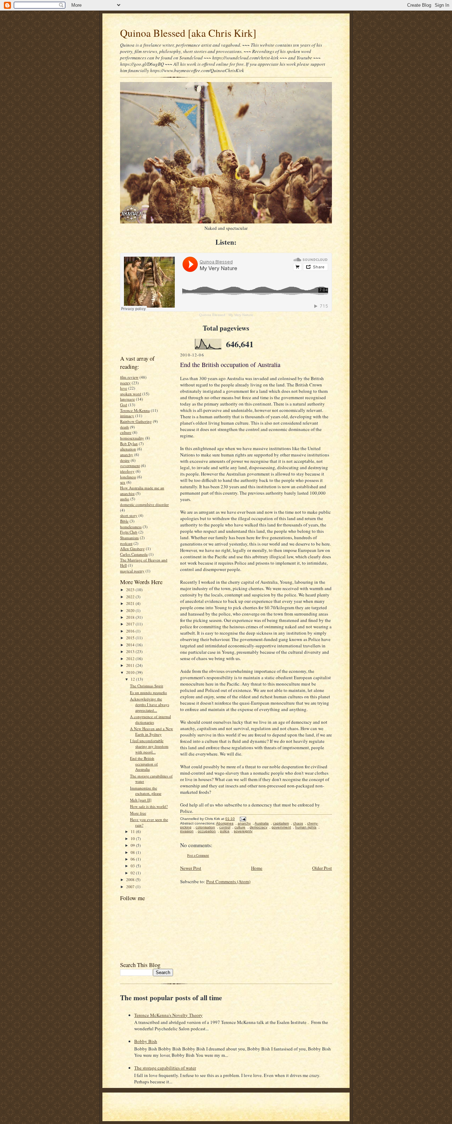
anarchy (126, 454)
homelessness (131, 526)
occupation (207, 831)
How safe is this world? (149, 806)
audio (124, 498)
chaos (298, 823)
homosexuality (132, 438)
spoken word (130, 393)
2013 (131, 651)
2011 (131, 665)
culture (125, 432)
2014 (131, 644)
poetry (125, 382)
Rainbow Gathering (136, 421)
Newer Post (190, 868)
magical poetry (132, 570)
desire (125, 460)
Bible (124, 521)
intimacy (127, 415)
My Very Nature (240, 315)
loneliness (128, 476)
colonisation (205, 827)
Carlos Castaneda (134, 554)
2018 (131, 617)
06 (133, 859)
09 (133, 845)
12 (133, 679)
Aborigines (224, 823)
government (130, 465)
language (127, 399)
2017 (131, 624)
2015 (131, 637)
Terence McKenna (135, 410)
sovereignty (243, 831)
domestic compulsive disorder (144, 504)
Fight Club (128, 532)
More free (138, 813)
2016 (131, 631)
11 (133, 831)
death (124, 427)
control (224, 827)
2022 (131, 596)
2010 (131, 672)
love (123, 388)
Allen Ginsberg (132, 548)
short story (128, 515)
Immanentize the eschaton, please (145, 790)
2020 (131, 610)
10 (133, 838)
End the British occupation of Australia (144, 764)
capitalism (281, 823)
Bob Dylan (129, 443)
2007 (131, 886)
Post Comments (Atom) (228, 881)
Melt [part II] (140, 800)
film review (129, 377)
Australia (262, 823)
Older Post (322, 868)
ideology (127, 471)
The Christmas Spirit (146, 685)
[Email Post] (242, 819)
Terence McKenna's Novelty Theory (168, 1015)
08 (133, 852)
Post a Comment (198, 855)
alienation (128, 449)
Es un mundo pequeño (148, 692)
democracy (258, 827)
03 (133, 865)
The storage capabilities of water (165, 1068)
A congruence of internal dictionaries (150, 719)
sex (122, 482)
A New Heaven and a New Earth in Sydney (151, 731)
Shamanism (129, 537)
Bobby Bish (145, 1041)
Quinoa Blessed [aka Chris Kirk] (188, 33)
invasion (187, 831)
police (225, 831)
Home (256, 868)
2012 (131, 658)
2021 (131, 603)
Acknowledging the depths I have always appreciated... (149, 704)
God (123, 404)
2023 (131, 589)
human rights (305, 827)
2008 (131, 879)
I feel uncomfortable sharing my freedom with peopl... (149, 746)
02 (133, 872)
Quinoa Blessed (212, 315)
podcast (126, 543)
